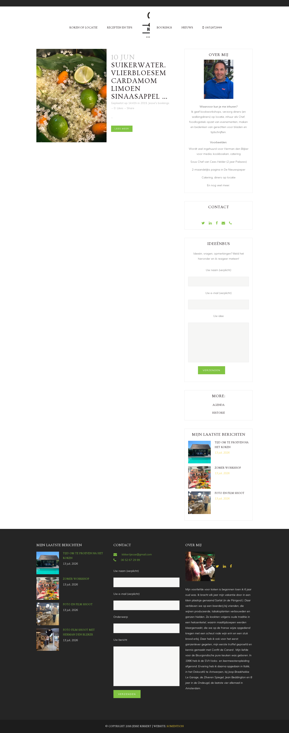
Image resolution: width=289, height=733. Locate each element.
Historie (218, 412)
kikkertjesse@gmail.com (137, 554)
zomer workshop (228, 467)
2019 (144, 103)
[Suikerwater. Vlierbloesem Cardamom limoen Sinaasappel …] (71, 95)
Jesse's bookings (158, 103)
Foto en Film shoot (229, 493)
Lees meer (122, 128)
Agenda (219, 405)
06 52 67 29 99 (130, 560)
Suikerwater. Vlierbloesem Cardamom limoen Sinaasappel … (139, 80)
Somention (175, 726)
